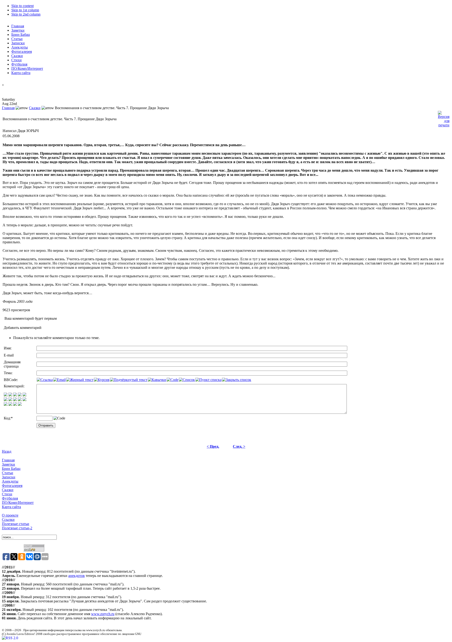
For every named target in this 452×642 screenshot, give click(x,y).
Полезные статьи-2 (17, 528)
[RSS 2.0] (10, 638)
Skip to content (22, 6)
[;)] (15, 395)
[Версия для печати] (443, 118)
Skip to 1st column (25, 10)
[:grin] (10, 395)
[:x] (20, 404)
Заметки (8, 464)
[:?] (6, 404)
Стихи (7, 494)
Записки (8, 477)
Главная (8, 108)
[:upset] (15, 400)
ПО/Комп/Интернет (18, 503)
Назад (6, 451)
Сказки (34, 108)
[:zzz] (20, 400)
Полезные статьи (15, 524)
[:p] (24, 395)
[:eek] (10, 400)
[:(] (15, 404)
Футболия (10, 498)
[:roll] (6, 400)
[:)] (6, 395)
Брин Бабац (11, 469)
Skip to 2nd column (25, 14)
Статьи (7, 473)
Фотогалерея (12, 486)
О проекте (10, 515)
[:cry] (10, 404)
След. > (239, 446)
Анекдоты (10, 481)
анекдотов (76, 576)
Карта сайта (11, 507)
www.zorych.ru (102, 614)
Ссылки (8, 520)
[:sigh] (24, 400)
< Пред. (213, 446)
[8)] (20, 395)
